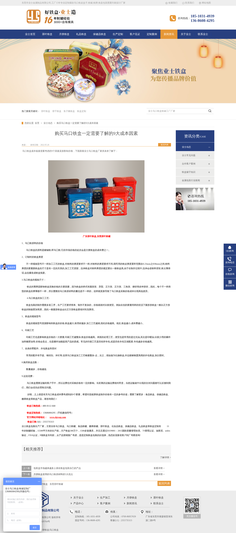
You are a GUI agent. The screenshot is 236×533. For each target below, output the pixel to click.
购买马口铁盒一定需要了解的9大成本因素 (77, 123)
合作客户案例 (188, 164)
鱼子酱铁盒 (69, 111)
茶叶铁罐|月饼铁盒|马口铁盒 (45, 530)
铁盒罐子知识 (188, 172)
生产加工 (105, 497)
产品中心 (78, 503)
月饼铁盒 (64, 34)
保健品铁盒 (99, 34)
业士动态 (48, 123)
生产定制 (118, 34)
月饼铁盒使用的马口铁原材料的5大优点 (53, 474)
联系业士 (203, 34)
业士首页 (30, 34)
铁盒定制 (81, 111)
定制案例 (152, 34)
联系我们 (189, 3)
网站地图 (206, 3)
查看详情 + (159, 468)
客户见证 (135, 34)
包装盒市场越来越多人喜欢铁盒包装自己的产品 (57, 468)
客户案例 (105, 503)
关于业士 (186, 34)
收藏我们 (172, 3)
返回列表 (164, 145)
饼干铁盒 (56, 111)
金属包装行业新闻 (191, 180)
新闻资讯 (169, 34)
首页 (37, 123)
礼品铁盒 (81, 34)
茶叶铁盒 (47, 34)
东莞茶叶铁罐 (56, 484)
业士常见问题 (188, 155)
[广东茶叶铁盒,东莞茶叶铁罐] (96, 232)
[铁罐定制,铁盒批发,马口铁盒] (51, 24)
